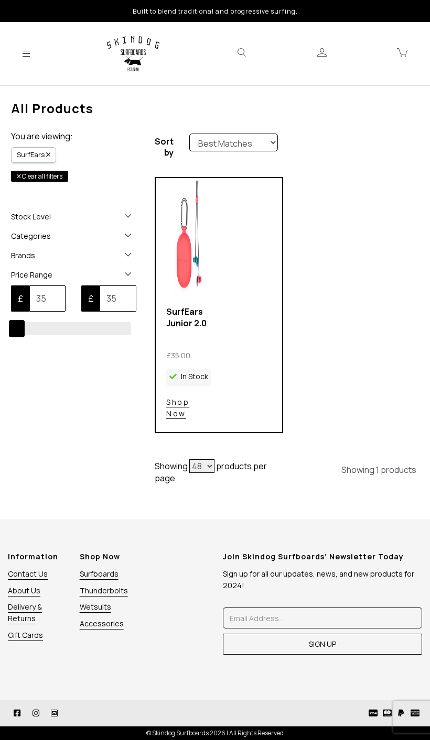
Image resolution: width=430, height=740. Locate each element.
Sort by (164, 147)
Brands (23, 255)
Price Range (31, 275)
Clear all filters (41, 176)
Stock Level (31, 217)
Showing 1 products (378, 470)
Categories (31, 236)
